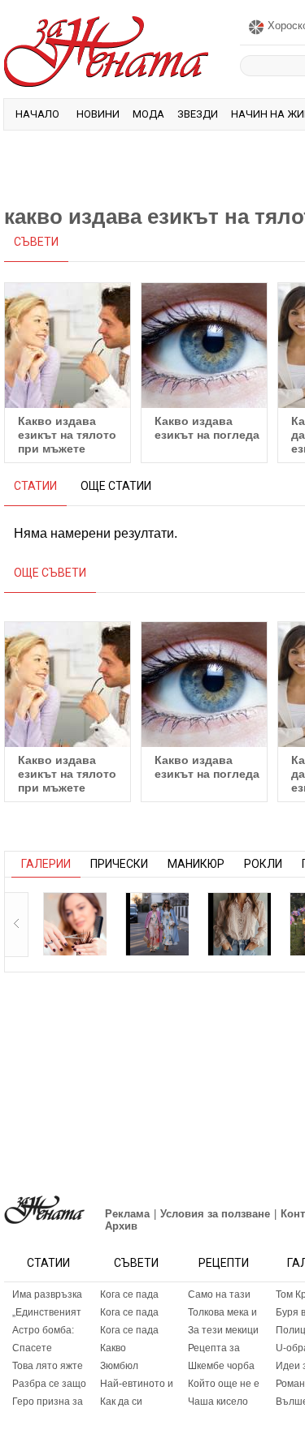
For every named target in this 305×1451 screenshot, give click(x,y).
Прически (119, 863)
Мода (148, 114)
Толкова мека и (222, 1312)
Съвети (136, 1262)
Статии (48, 1262)
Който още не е (223, 1383)
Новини (98, 114)
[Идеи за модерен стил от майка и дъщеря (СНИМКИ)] (157, 923)
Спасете (32, 1348)
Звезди (197, 114)
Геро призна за (47, 1401)
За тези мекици (223, 1330)
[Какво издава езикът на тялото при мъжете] (67, 345)
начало (37, 114)
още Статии (116, 485)
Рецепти (223, 1262)
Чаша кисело (218, 1401)
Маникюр (196, 863)
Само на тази (219, 1294)
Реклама (127, 1214)
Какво (113, 1348)
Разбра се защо (49, 1383)
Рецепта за (214, 1348)
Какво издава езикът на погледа (207, 427)
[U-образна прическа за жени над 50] (75, 923)
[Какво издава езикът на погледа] (204, 345)
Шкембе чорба (221, 1366)
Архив (121, 1226)
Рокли (263, 863)
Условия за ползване (215, 1214)
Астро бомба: (43, 1330)
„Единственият (46, 1312)
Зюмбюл (119, 1366)
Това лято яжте (47, 1366)
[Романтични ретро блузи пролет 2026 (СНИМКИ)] (239, 923)
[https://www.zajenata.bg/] (44, 1210)
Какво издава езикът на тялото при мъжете (67, 434)
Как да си (121, 1401)
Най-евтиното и (136, 1383)
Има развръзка (47, 1294)
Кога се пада (129, 1294)
